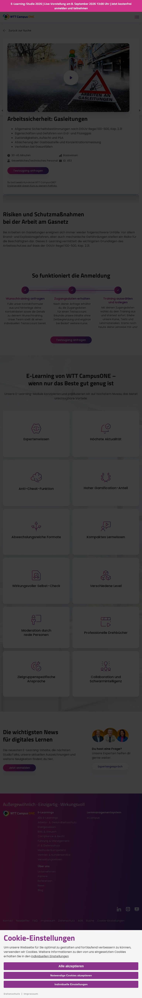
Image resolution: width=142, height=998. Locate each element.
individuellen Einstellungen (50, 956)
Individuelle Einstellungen (71, 984)
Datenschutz (12, 993)
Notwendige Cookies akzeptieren (71, 975)
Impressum (31, 993)
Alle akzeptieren (71, 966)
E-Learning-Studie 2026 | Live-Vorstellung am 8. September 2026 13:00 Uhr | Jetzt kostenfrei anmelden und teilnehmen (71, 5)
